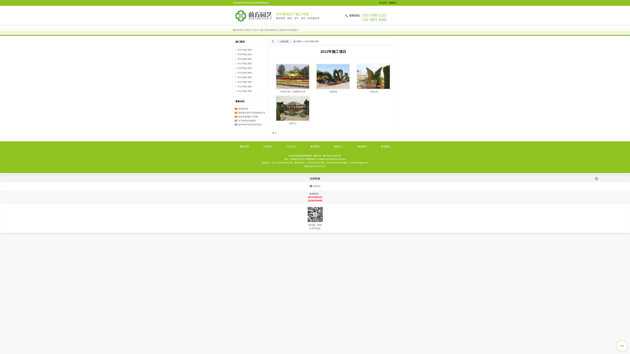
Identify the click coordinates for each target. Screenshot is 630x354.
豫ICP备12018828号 (332, 156)
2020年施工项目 (244, 50)
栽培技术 (284, 30)
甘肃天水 (293, 123)
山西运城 (373, 91)
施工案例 (265, 30)
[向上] (621, 345)
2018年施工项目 (244, 59)
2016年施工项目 (244, 68)
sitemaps (342, 159)
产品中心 (256, 30)
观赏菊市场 (243, 109)
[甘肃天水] (293, 120)
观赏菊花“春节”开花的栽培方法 (251, 113)
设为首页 (383, 3)
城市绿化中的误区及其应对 (250, 124)
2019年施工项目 (244, 54)
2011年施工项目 (244, 91)
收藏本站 (393, 3)
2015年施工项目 (244, 73)
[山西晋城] (333, 89)
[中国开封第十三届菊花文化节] (293, 89)
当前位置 (284, 41)
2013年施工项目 (244, 82)
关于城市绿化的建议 (247, 120)
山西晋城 (333, 91)
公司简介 (246, 30)
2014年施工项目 (244, 77)
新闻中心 (274, 30)
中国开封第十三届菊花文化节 (292, 91)
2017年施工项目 (244, 63)
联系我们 (293, 30)
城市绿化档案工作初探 (248, 117)
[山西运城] (373, 89)
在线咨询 (316, 186)
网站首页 (237, 30)
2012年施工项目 (311, 41)
